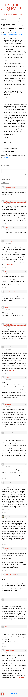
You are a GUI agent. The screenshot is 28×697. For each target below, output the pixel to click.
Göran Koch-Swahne (10, 574)
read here (5, 157)
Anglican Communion (13, 21)
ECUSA (20, 21)
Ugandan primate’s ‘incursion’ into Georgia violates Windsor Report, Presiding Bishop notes (12, 34)
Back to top (14, 693)
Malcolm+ (7, 548)
